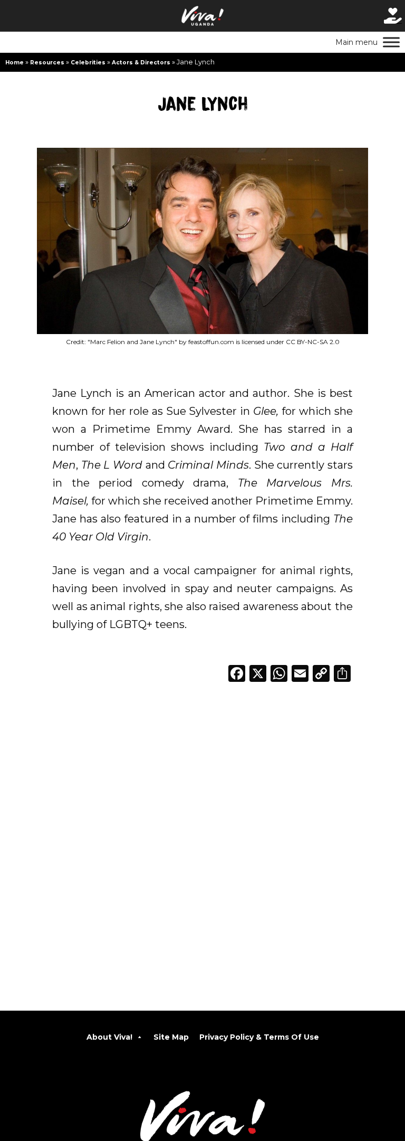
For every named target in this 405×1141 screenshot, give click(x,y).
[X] (257, 674)
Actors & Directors (141, 62)
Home (14, 62)
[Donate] (393, 16)
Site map (171, 1037)
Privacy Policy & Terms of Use (259, 1037)
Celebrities (88, 62)
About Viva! (109, 1037)
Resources (47, 62)
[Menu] (391, 42)
